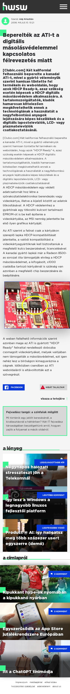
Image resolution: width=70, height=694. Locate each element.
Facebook (16, 387)
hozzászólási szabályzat (23, 686)
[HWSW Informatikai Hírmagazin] (15, 6)
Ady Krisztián (26, 19)
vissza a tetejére (53, 399)
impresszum (21, 682)
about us (56, 686)
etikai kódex (51, 682)
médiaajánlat (36, 682)
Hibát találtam (55, 387)
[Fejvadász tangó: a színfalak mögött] (35, 421)
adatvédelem (43, 686)
